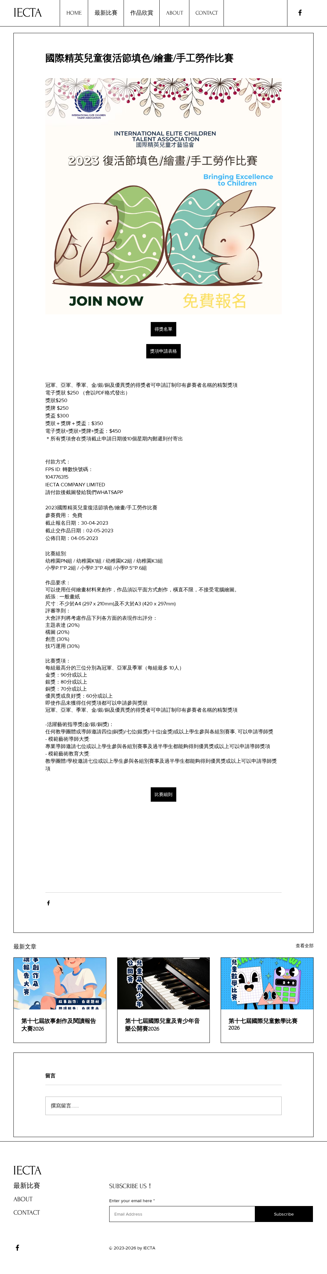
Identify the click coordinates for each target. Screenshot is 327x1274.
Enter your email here (130, 1200)
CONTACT (26, 1212)
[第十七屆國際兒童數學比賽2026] (267, 983)
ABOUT (23, 1199)
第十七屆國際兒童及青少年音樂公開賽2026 (162, 1025)
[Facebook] (300, 13)
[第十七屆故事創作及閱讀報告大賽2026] (60, 983)
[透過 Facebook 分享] (48, 903)
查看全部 (305, 945)
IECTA (27, 13)
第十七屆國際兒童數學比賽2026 (263, 1024)
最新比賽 (26, 1185)
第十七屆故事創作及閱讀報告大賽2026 (58, 1025)
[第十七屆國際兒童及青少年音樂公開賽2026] (164, 983)
